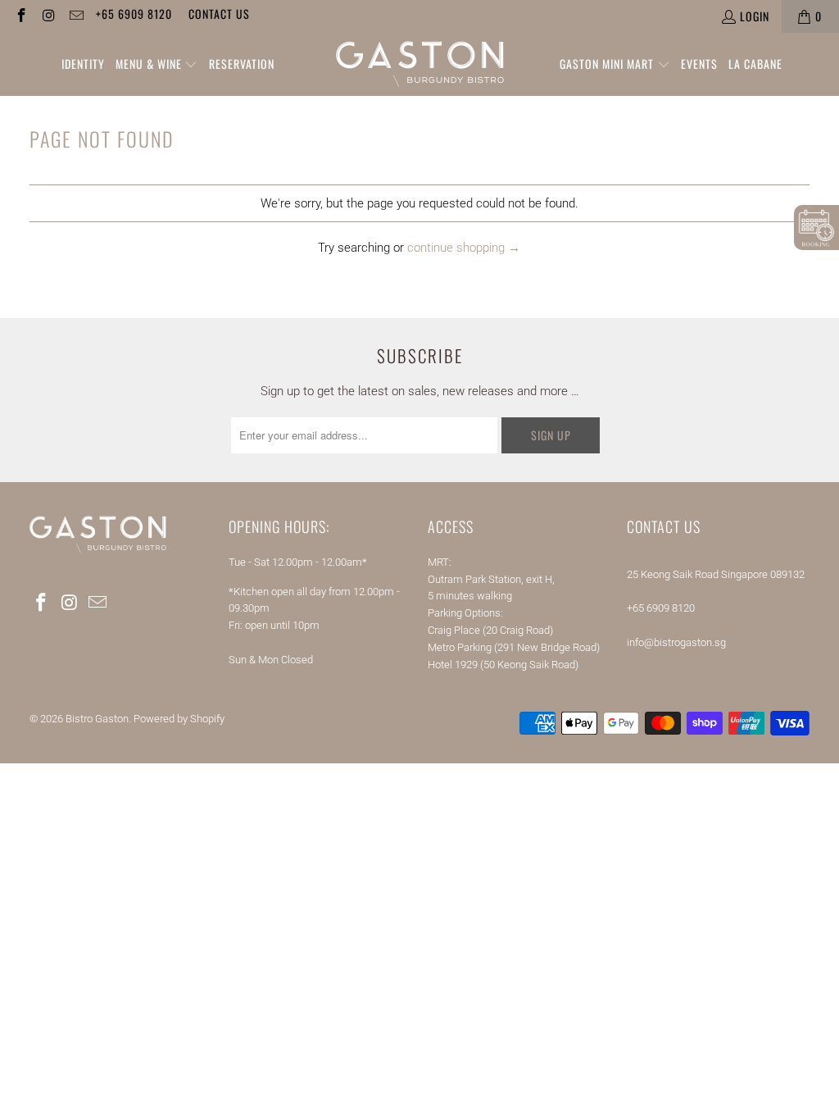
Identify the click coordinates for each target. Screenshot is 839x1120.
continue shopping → (463, 247)
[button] (157, 64)
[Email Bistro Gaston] (75, 16)
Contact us (219, 13)
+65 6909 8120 (134, 13)
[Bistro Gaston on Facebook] (20, 16)
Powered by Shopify (179, 719)
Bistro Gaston (97, 719)
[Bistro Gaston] (420, 64)
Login (754, 16)
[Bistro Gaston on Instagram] (48, 16)
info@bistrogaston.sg (676, 642)
